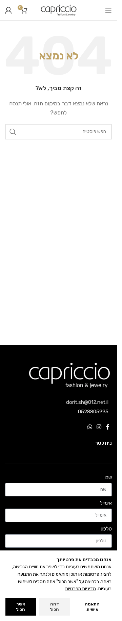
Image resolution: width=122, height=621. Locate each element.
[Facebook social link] (108, 427)
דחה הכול (54, 606)
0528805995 (93, 412)
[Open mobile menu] (108, 10)
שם (108, 477)
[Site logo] (58, 10)
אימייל (106, 503)
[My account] (8, 10)
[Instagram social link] (99, 427)
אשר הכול (20, 606)
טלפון (106, 529)
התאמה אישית (92, 606)
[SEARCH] (13, 131)
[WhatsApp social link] (89, 427)
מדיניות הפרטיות (80, 589)
